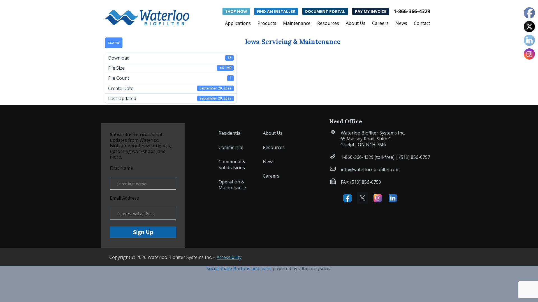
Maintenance (296, 23)
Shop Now (236, 11)
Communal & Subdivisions (232, 165)
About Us (355, 23)
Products (267, 23)
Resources (328, 23)
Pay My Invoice (370, 11)
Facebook (347, 198)
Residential (230, 133)
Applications (238, 23)
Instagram (377, 198)
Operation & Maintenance (232, 185)
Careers (380, 23)
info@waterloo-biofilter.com (370, 169)
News (401, 23)
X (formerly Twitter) (362, 198)
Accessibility (229, 257)
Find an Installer (276, 11)
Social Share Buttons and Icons (239, 268)
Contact (422, 23)
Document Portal (325, 11)
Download (113, 42)
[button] (147, 16)
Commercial (231, 147)
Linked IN (392, 198)
